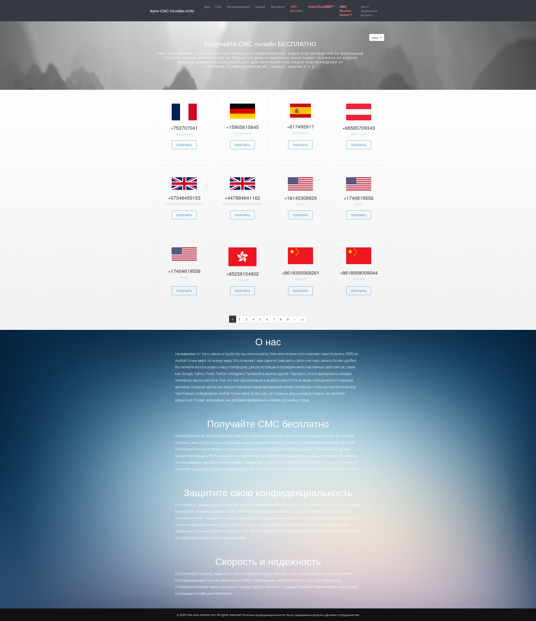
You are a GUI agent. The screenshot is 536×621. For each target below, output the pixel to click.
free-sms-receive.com (202, 615)
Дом (207, 6)
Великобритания (238, 6)
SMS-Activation (296, 8)
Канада (260, 6)
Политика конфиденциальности (263, 615)
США (218, 6)
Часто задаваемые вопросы (369, 10)
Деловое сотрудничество (342, 615)
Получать (184, 145)
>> (302, 319)
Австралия (278, 6)
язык (375, 37)
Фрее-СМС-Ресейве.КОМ (172, 10)
